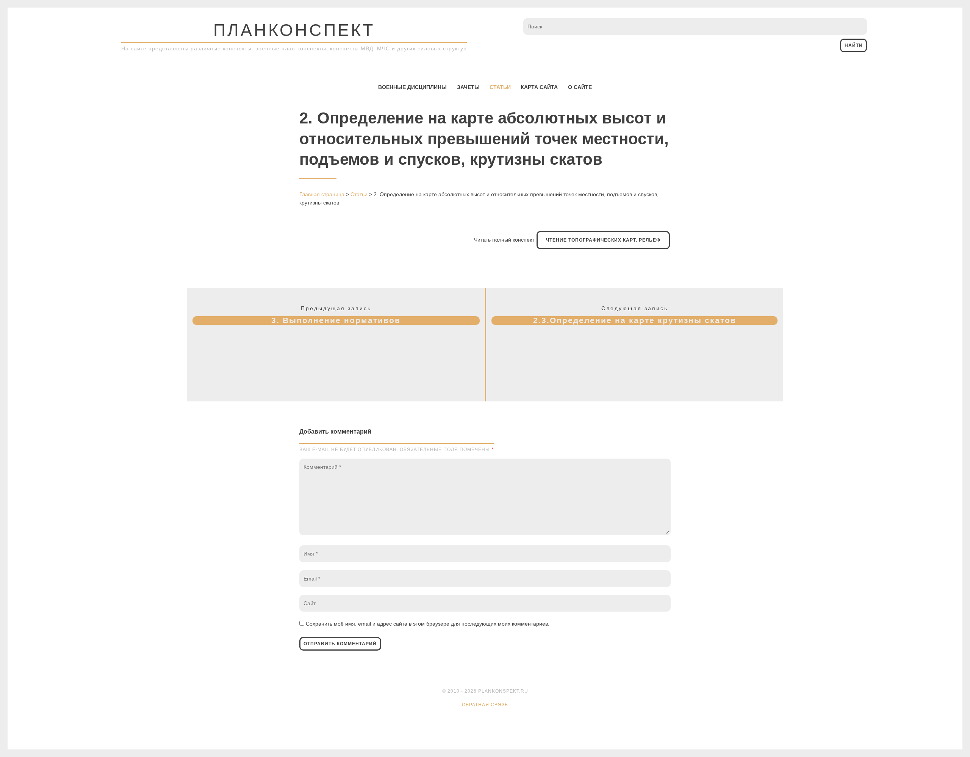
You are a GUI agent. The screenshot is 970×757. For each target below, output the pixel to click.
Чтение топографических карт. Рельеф (603, 240)
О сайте (580, 87)
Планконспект (294, 30)
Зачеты (468, 87)
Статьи (500, 87)
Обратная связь (485, 704)
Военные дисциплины (412, 87)
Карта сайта (539, 87)
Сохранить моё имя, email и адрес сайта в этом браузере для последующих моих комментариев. (427, 624)
